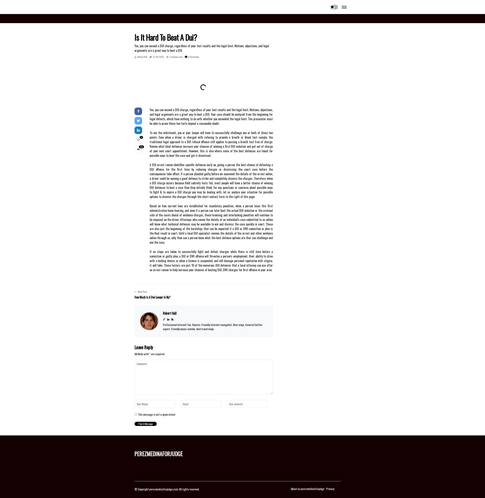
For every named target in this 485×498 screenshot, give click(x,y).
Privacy (330, 489)
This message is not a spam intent (156, 414)
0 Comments (193, 56)
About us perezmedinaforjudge (307, 489)
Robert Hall (142, 56)
